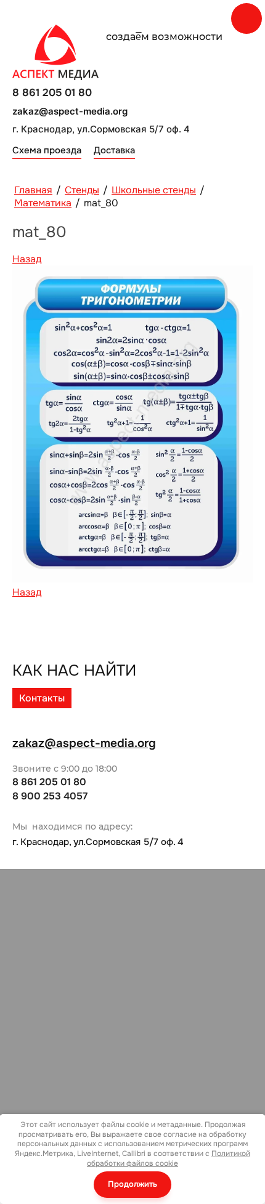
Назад (26, 259)
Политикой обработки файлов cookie (168, 1158)
